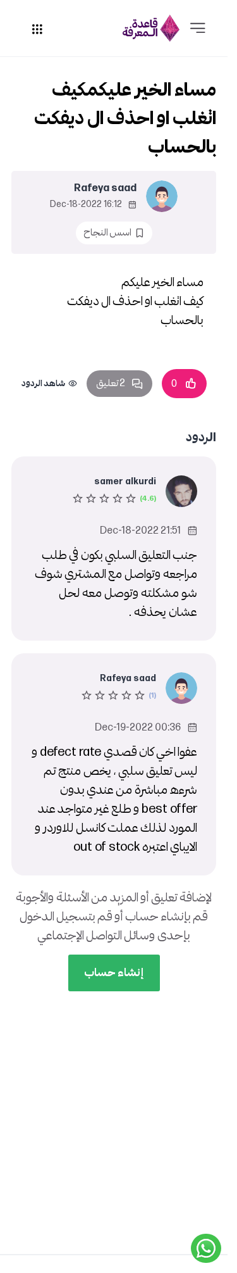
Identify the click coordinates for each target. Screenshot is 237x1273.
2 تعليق (110, 383)
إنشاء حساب (114, 972)
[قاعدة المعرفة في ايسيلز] (151, 28)
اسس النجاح (107, 233)
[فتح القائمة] (198, 28)
